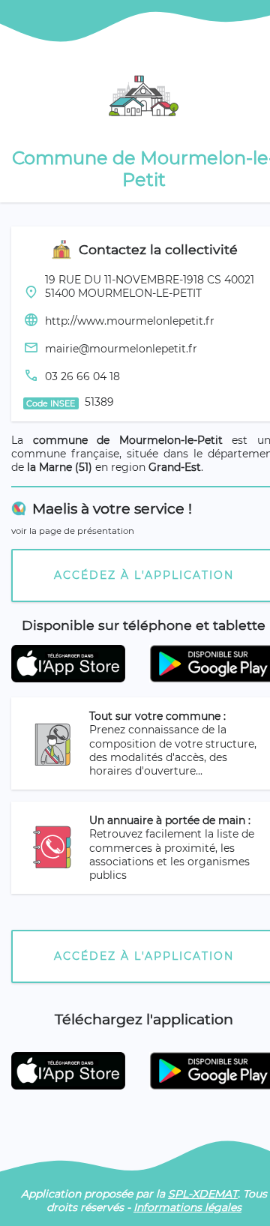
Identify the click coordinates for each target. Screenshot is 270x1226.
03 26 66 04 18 (82, 376)
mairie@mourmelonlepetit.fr (121, 348)
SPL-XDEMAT (203, 1194)
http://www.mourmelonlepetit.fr (129, 321)
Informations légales (188, 1207)
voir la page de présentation (72, 531)
